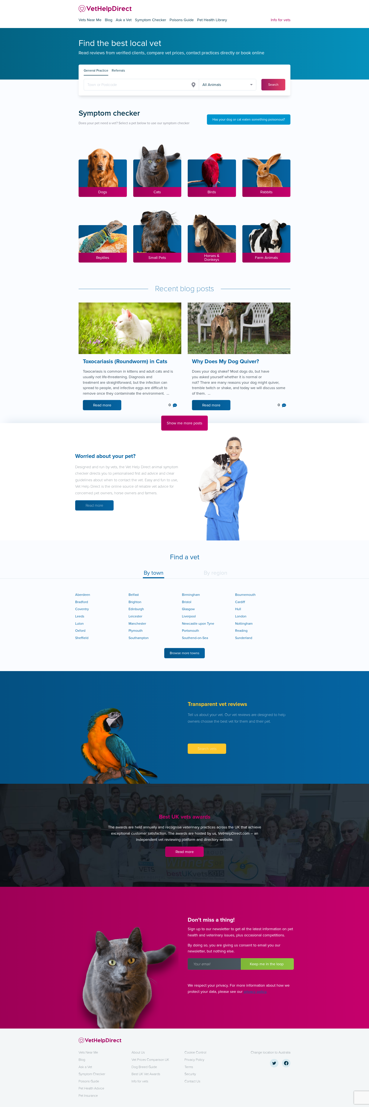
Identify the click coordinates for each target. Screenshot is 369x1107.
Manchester (137, 623)
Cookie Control (195, 1052)
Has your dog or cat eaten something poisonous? (248, 119)
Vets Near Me (90, 20)
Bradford (81, 602)
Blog (108, 20)
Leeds (79, 616)
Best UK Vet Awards (146, 1074)
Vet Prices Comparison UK (150, 1060)
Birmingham (191, 595)
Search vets (207, 748)
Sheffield (81, 638)
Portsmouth (190, 631)
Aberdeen (82, 595)
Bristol (186, 602)
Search (273, 85)
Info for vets (280, 20)
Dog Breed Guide (144, 1067)
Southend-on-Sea (195, 638)
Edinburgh (136, 609)
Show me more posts (184, 423)
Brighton (135, 602)
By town (153, 573)
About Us (138, 1052)
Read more (102, 405)
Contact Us (192, 1081)
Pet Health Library (212, 20)
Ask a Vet (124, 20)
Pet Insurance (88, 1096)
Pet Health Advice (91, 1088)
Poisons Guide (182, 20)
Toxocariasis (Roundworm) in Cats (126, 361)
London (240, 616)
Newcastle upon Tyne (198, 623)
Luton (79, 623)
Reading (241, 631)
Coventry (82, 609)
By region (215, 573)
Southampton (139, 638)
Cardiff (240, 602)
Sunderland (243, 638)
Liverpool (189, 616)
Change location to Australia (270, 1052)
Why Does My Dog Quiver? (226, 361)
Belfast (134, 595)
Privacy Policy (194, 1060)
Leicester (135, 616)
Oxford (80, 631)
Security (190, 1074)
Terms (188, 1067)
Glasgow (188, 609)
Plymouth (136, 631)
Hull (238, 609)
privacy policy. (255, 991)
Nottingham (244, 623)
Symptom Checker (150, 20)
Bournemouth (245, 595)
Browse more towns (184, 653)
